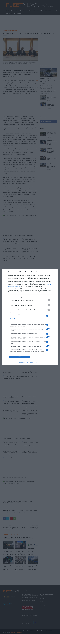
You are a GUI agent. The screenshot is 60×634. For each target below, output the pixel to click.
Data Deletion (22, 362)
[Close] (55, 272)
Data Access (30, 362)
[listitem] (30, 297)
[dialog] (30, 317)
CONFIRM (19, 356)
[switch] (48, 300)
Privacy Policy (38, 362)
